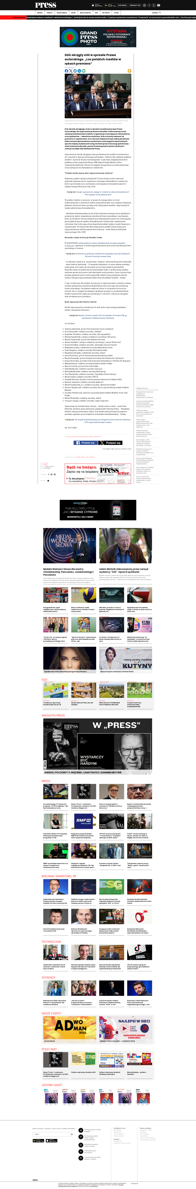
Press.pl (143, 1132)
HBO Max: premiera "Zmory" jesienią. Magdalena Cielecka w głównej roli (111, 609)
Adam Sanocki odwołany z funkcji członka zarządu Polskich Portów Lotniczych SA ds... (55, 902)
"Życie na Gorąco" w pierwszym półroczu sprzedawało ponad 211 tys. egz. (83, 639)
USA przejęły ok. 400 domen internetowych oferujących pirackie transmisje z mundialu (143, 442)
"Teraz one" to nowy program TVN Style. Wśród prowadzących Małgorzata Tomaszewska (55, 640)
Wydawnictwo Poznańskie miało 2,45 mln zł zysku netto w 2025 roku (139, 609)
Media (46, 781)
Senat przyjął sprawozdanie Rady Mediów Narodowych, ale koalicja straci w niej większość (144, 423)
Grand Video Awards (148, 1140)
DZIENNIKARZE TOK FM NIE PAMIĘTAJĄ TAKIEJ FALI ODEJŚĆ (77, 772)
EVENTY (50, 13)
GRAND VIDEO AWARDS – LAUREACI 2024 (117, 1041)
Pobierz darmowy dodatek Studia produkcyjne (109, 1073)
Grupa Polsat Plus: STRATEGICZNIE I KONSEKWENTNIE (134, 705)
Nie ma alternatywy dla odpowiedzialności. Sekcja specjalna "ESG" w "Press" (109, 901)
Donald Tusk (97, 436)
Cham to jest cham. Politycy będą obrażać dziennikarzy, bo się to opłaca (143, 479)
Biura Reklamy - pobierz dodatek (136, 1073)
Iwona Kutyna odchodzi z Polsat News (117, 671)
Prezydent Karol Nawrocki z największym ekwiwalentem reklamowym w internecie (145, 394)
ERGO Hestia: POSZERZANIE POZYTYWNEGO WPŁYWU (109, 704)
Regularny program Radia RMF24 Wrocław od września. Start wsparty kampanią (82, 836)
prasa (83, 457)
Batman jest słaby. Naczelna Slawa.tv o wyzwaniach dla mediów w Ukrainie (54, 1003)
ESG (96, 13)
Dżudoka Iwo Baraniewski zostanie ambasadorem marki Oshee (139, 901)
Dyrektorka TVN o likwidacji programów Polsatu (65, 671)
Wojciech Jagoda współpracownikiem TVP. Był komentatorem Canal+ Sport (82, 865)
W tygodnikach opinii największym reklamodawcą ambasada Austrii (54, 609)
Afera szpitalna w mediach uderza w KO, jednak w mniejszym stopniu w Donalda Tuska (145, 470)
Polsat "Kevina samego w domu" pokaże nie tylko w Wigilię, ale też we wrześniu (138, 836)
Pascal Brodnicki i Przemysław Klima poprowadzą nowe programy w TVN (55, 836)
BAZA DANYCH (85, 13)
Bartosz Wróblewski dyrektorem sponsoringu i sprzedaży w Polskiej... (81, 931)
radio (87, 457)
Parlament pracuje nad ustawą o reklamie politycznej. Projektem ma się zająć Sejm (144, 451)
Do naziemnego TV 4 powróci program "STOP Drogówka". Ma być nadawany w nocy (55, 806)
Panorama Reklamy (147, 1138)
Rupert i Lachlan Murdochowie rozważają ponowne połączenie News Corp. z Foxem (139, 807)
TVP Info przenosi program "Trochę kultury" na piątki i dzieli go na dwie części (110, 836)
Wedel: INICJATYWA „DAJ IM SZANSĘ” (82, 704)
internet (78, 457)
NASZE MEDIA (62, 13)
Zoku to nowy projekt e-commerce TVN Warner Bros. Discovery (110, 806)
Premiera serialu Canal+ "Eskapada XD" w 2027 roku (110, 864)
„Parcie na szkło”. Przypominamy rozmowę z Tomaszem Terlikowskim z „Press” (81, 1004)
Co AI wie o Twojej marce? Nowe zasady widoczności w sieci (110, 639)
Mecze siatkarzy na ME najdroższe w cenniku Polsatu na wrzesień (83, 609)
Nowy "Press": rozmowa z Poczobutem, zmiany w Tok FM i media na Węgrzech (83, 806)
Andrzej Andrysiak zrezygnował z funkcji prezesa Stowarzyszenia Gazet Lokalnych (144, 433)
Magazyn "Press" (146, 1130)
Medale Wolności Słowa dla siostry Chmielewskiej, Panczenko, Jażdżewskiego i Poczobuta (68, 572)
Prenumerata (119, 1136)
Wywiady (49, 977)
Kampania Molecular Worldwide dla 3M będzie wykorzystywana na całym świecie (137, 932)
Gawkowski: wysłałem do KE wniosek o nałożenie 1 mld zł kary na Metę (54, 967)
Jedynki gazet (52, 1085)
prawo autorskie (72, 436)
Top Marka (144, 1136)
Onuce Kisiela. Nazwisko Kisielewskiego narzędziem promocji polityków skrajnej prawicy (145, 461)
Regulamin (118, 1141)
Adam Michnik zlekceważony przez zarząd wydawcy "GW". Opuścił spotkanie (123, 571)
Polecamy (49, 1049)
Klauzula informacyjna (122, 1143)
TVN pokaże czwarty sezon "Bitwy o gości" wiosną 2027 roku (138, 865)
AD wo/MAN (144, 1134)
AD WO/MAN (49, 1041)
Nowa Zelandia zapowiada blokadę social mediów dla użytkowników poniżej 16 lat (110, 967)
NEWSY (40, 13)
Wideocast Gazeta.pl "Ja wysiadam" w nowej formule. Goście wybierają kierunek (138, 639)
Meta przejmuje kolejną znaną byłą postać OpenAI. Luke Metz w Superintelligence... (83, 967)
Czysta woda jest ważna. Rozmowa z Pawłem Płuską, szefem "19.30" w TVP (110, 1003)
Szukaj (155, 13)
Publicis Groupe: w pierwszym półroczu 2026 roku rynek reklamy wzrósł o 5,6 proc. (83, 901)
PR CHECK (106, 13)
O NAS (116, 13)
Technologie (51, 942)
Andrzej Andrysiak (83, 436)
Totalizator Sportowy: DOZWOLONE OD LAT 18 (52, 704)
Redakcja (117, 1130)
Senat (91, 436)
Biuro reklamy (119, 1134)
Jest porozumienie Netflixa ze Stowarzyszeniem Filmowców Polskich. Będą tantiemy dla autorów (145, 404)
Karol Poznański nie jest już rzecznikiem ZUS (54, 930)
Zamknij (134, 1183)
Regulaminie (94, 1186)
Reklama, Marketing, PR (59, 876)
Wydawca (117, 1132)
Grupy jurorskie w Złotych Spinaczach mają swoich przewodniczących (109, 931)
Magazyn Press (53, 715)
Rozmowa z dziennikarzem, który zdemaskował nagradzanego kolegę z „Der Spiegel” (138, 1004)
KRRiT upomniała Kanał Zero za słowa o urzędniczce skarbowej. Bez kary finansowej (55, 866)
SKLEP (73, 13)
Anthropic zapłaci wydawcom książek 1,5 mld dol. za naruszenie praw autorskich (145, 413)
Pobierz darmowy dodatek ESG (83, 1072)
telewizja (92, 457)
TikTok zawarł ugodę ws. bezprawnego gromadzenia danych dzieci (138, 967)
